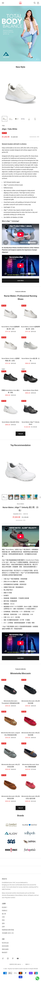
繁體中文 (27, 964)
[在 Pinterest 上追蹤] (13, 958)
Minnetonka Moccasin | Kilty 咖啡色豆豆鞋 (10, 797)
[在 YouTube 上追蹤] (18, 958)
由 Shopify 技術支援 (33, 968)
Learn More (20, 280)
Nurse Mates (20, 504)
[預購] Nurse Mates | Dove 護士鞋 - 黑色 (11, 391)
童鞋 (3, 923)
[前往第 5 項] (29, 118)
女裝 (3, 917)
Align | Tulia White (9, 129)
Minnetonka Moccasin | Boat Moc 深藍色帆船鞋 (30, 765)
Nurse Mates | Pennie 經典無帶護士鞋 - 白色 (11, 328)
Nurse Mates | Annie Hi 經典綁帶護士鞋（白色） (30, 328)
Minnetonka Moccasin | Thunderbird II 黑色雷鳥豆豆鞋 (10, 702)
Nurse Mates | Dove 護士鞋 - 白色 (30, 359)
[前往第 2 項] (10, 118)
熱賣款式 (4, 910)
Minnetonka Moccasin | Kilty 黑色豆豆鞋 (30, 702)
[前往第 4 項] (23, 118)
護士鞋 (4, 913)
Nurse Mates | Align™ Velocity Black (30, 423)
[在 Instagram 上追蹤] (8, 958)
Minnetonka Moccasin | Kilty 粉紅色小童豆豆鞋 (30, 797)
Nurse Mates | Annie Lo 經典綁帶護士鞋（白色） (10, 359)
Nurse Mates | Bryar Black (30, 390)
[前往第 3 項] (16, 118)
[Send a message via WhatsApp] (37, 978)
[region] (20, 33)
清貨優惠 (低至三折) (8, 933)
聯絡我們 (4, 952)
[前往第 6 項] (35, 118)
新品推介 (4, 907)
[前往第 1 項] (4, 118)
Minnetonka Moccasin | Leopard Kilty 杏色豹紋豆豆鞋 (10, 734)
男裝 (3, 920)
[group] (20, 33)
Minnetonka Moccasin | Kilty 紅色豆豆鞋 (30, 734)
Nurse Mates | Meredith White (10, 422)
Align (3, 125)
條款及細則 (5, 949)
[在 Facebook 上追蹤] (3, 958)
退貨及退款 (5, 946)
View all (20, 433)
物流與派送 (5, 943)
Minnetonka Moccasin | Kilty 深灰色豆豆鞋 (10, 765)
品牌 (3, 926)
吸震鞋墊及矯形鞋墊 (8, 929)
